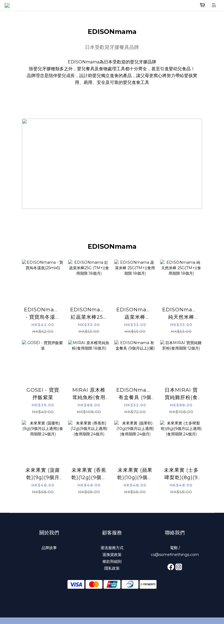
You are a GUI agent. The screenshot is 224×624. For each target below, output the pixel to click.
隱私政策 (112, 568)
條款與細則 (112, 561)
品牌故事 (49, 547)
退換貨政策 (112, 554)
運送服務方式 (112, 547)
